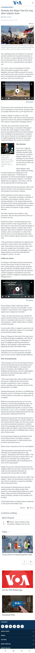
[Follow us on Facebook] (2, 626)
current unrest (14, 410)
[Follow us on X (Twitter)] (6, 626)
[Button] (31, 24)
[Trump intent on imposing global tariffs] (17, 544)
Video (4, 532)
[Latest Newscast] (5, 651)
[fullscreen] (32, 98)
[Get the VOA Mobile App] (17, 579)
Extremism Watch (7, 7)
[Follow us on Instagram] (14, 626)
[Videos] (13, 651)
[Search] (29, 651)
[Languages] (21, 651)
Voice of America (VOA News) (13, 86)
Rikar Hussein (7, 17)
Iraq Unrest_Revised (9, 282)
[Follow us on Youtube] (10, 626)
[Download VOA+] (17, 604)
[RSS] (18, 626)
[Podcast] (22, 626)
